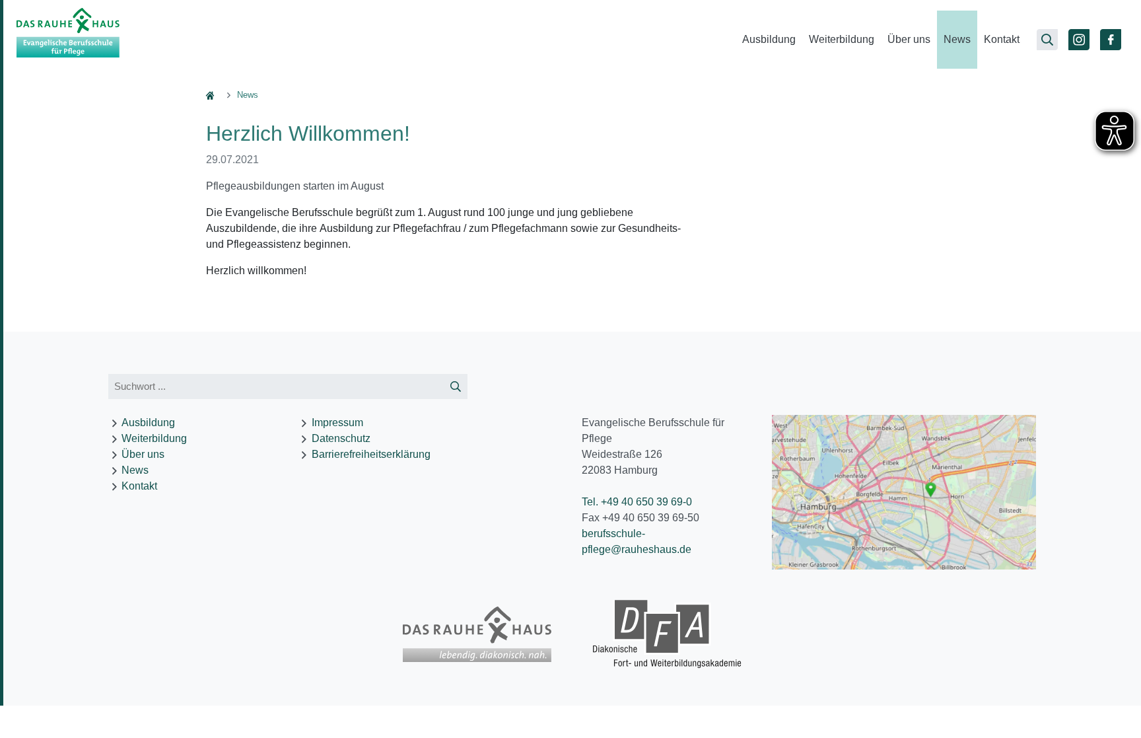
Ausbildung (769, 39)
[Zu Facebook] (1110, 39)
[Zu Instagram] (1078, 39)
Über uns (908, 39)
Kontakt (1002, 39)
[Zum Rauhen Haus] (477, 634)
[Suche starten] (455, 387)
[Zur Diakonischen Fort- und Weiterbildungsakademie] (667, 634)
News (957, 39)
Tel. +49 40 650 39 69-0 (637, 501)
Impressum (337, 422)
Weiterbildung (841, 39)
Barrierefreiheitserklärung (371, 454)
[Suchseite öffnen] (1047, 39)
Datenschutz (341, 438)
